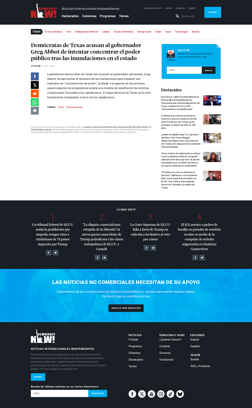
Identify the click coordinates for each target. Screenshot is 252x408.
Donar (213, 12)
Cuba (158, 31)
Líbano (106, 31)
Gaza (168, 31)
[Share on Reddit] (35, 93)
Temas (124, 16)
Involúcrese (166, 359)
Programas (108, 16)
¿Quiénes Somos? (153, 8)
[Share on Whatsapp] (35, 102)
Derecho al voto (74, 107)
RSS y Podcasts (200, 366)
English (192, 8)
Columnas (89, 16)
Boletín (168, 8)
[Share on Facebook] (35, 76)
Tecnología (181, 31)
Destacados (70, 16)
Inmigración (144, 31)
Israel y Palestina (123, 31)
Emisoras (180, 8)
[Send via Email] (35, 111)
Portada (133, 339)
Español (195, 346)
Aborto (196, 31)
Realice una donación (126, 308)
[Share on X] (35, 85)
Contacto (164, 346)
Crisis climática (53, 31)
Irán (69, 31)
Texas (61, 107)
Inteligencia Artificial (86, 31)
